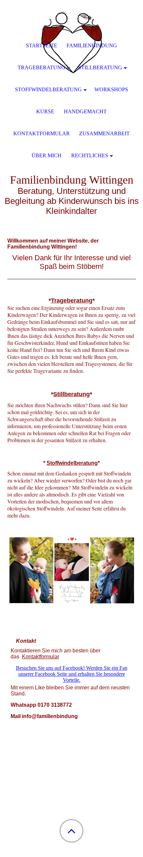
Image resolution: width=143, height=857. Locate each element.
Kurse (45, 111)
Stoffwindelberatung (72, 463)
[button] (71, 831)
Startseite (41, 45)
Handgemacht (85, 111)
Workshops (111, 89)
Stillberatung (100, 67)
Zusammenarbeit (104, 133)
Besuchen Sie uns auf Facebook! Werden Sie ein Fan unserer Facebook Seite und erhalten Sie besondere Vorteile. (71, 674)
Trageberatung (71, 300)
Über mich (47, 155)
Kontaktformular (40, 656)
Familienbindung (92, 45)
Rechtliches (89, 155)
